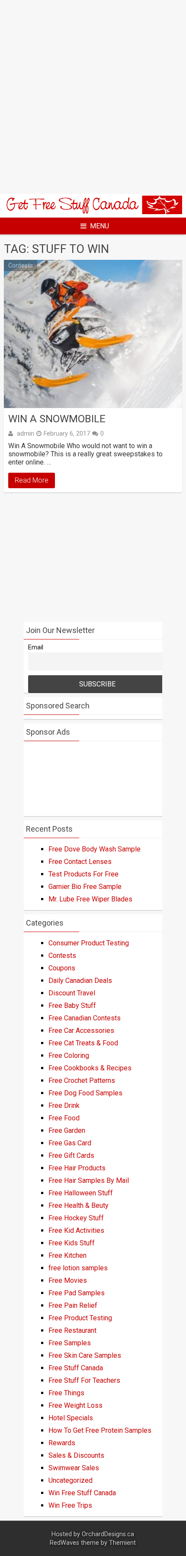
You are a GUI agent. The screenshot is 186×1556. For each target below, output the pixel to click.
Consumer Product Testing (88, 943)
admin (25, 433)
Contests (20, 265)
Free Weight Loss (75, 1405)
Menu (99, 226)
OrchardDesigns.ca (108, 1534)
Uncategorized (70, 1480)
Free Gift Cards (71, 1155)
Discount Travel (71, 993)
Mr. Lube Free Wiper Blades (90, 899)
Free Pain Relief (72, 1305)
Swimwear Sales (73, 1468)
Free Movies (67, 1280)
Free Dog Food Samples (85, 1093)
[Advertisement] (93, 97)
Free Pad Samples (76, 1293)
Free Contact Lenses (80, 862)
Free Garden (66, 1130)
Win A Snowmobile (57, 419)
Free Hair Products (77, 1168)
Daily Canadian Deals (80, 980)
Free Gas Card (69, 1143)
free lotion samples (78, 1268)
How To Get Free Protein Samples (99, 1430)
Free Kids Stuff (71, 1243)
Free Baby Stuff (72, 1005)
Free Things (66, 1393)
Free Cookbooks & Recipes (89, 1068)
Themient (122, 1543)
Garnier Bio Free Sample (85, 886)
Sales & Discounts (76, 1455)
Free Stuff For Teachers (84, 1380)
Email (35, 647)
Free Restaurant (72, 1330)
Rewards (61, 1443)
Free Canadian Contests (84, 1018)
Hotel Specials (70, 1418)
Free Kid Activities (76, 1230)
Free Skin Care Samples (84, 1355)
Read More (31, 480)
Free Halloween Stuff (80, 1193)
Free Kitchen (67, 1255)
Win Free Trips (70, 1505)
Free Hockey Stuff (76, 1218)
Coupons (61, 968)
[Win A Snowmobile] (93, 334)
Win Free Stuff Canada (82, 1493)
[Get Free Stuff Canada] (93, 212)
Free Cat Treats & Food (83, 1043)
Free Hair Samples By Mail (88, 1180)
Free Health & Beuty (78, 1205)
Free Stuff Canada (75, 1368)
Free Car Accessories (81, 1030)
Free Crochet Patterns (81, 1080)
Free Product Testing (80, 1318)
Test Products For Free (83, 874)
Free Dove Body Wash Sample (94, 849)
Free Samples (69, 1343)
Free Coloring (68, 1055)
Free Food (64, 1118)
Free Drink (64, 1105)
